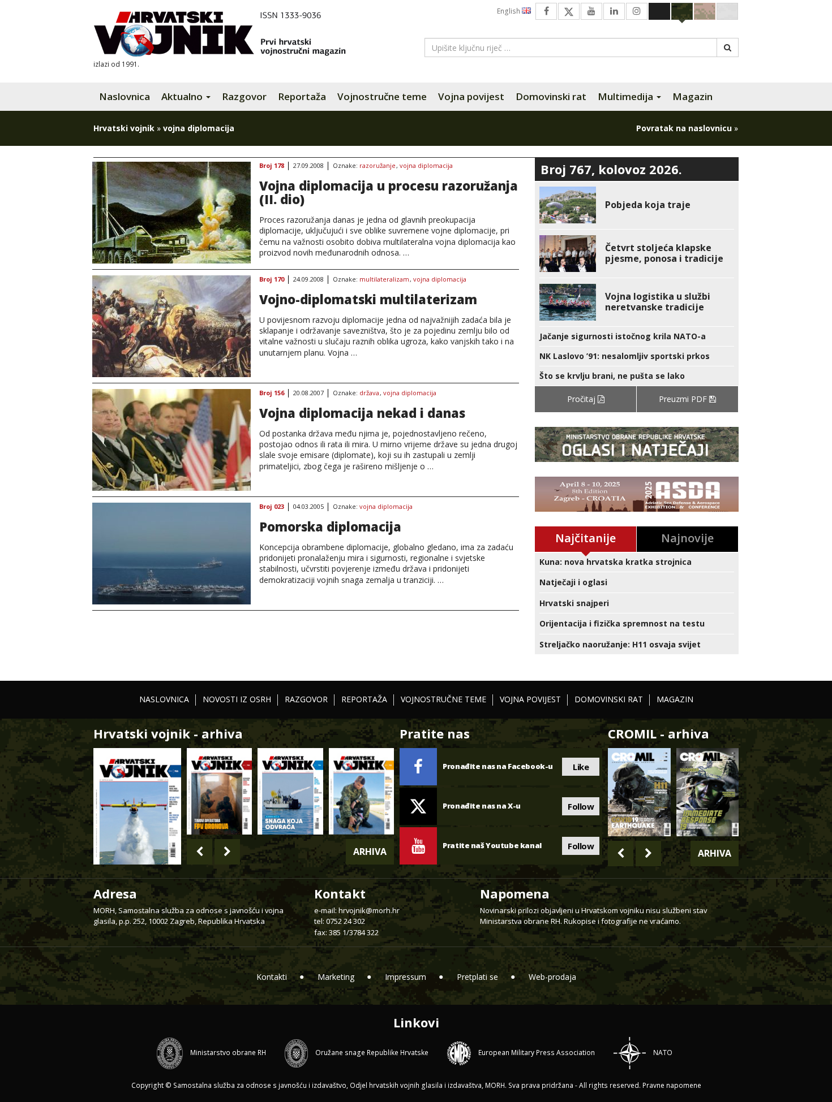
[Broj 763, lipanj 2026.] (361, 791)
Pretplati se (477, 976)
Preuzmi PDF (684, 399)
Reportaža (302, 96)
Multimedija (626, 96)
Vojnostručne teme (382, 96)
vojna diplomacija (426, 165)
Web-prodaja (552, 976)
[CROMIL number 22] (707, 792)
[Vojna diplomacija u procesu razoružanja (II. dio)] (171, 212)
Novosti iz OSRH (237, 699)
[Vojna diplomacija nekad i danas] (171, 440)
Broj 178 (271, 165)
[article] (636, 205)
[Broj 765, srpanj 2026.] (219, 791)
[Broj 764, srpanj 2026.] (290, 791)
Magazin (692, 96)
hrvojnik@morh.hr (369, 910)
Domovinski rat (551, 96)
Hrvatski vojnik (124, 128)
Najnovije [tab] (687, 538)
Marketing (336, 976)
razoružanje (377, 165)
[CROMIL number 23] (639, 792)
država (369, 393)
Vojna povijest (471, 96)
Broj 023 (271, 506)
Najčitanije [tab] (585, 538)
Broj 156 (271, 393)
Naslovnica (124, 96)
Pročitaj (582, 399)
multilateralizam (384, 279)
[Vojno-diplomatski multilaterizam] (171, 326)
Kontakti (271, 976)
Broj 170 (271, 279)
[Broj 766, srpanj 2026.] (137, 805)
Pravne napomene (671, 1085)
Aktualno (183, 96)
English (509, 11)
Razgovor (244, 96)
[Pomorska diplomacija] (171, 553)
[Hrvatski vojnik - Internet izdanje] (227, 35)
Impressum (405, 976)
